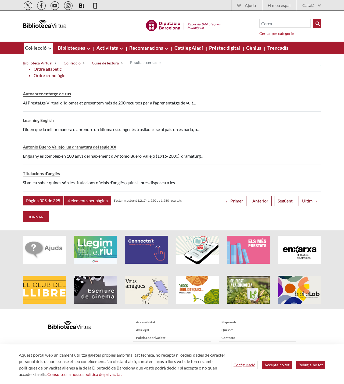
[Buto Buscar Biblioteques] (317, 23)
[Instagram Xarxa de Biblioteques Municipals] (68, 5)
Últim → (310, 200)
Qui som (227, 330)
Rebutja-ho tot (311, 365)
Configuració (244, 365)
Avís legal (142, 330)
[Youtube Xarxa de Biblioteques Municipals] (55, 5)
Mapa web (228, 322)
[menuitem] (36, 48)
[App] (95, 5)
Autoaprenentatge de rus (47, 93)
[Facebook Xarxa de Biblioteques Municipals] (41, 5)
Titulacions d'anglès (41, 173)
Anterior (260, 200)
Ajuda (250, 5)
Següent (285, 200)
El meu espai (279, 5)
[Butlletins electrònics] (82, 5)
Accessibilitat (145, 322)
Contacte (228, 338)
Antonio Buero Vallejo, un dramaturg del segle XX (69, 146)
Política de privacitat (151, 338)
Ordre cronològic (49, 75)
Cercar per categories (277, 33)
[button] (43, 200)
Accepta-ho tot (276, 365)
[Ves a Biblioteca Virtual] (183, 25)
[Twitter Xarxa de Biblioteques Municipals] (28, 5)
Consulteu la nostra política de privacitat (84, 374)
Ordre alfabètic (48, 68)
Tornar (36, 217)
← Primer (234, 200)
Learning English (38, 120)
